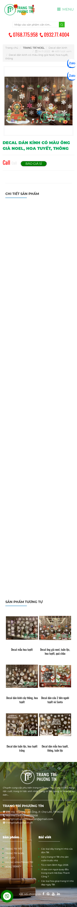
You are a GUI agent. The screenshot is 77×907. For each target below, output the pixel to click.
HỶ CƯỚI (10, 857)
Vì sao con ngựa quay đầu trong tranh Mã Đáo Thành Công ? (55, 873)
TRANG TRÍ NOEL (33, 47)
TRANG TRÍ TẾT (13, 848)
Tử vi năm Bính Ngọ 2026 (54, 865)
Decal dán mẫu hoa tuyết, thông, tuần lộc (55, 748)
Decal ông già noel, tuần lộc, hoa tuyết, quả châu (55, 652)
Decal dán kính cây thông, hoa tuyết (22, 700)
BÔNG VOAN (12, 866)
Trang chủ (11, 47)
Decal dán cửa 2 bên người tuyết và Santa (55, 700)
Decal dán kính (58, 47)
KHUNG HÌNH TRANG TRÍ (19, 862)
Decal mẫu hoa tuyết (22, 650)
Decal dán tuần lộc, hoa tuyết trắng (22, 748)
